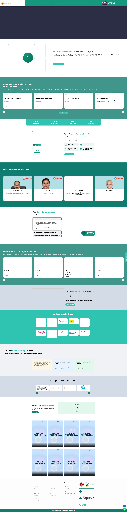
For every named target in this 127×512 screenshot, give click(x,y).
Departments (54, 3)
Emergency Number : (111, 2)
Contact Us (80, 3)
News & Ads (76, 3)
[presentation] (4, 199)
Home (46, 3)
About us (49, 3)
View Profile (17, 198)
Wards (64, 3)
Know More (6, 106)
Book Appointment (70, 3)
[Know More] (17, 95)
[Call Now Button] (124, 506)
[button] (37, 393)
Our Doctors (60, 3)
